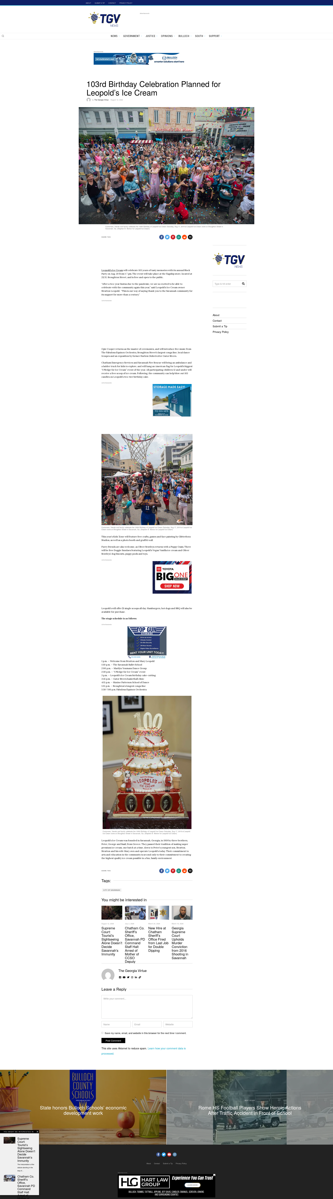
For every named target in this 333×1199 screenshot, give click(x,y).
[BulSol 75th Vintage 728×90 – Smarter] (141, 58)
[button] (3, 36)
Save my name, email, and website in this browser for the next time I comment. (145, 1033)
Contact (217, 320)
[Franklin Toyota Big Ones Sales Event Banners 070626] (172, 577)
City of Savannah (111, 890)
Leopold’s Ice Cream (112, 270)
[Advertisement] (187, 21)
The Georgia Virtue (101, 100)
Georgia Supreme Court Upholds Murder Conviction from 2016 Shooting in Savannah (180, 942)
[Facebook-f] (158, 1154)
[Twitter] (164, 1154)
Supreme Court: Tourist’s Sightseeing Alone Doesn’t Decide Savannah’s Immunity (111, 940)
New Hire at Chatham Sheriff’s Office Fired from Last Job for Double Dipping (158, 939)
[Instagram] (175, 1154)
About (216, 315)
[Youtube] (169, 1154)
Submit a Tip (220, 326)
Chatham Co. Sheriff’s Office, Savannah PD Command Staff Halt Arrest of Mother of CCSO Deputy (135, 944)
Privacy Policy (221, 332)
